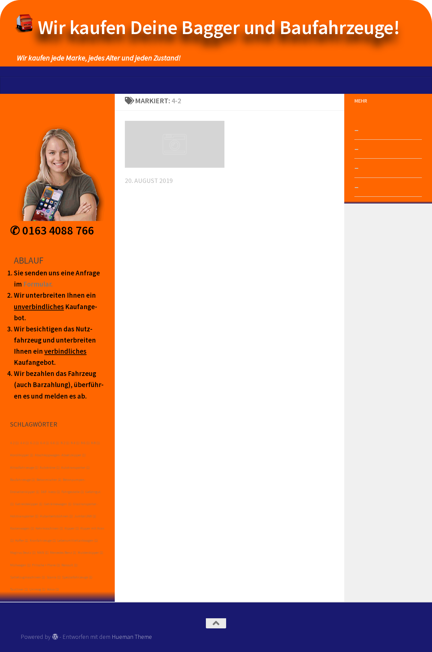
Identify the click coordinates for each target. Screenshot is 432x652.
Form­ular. (38, 284)
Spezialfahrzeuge (77, 577)
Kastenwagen (22, 528)
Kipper (71, 528)
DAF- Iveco (50, 492)
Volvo (53, 589)
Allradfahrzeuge (24, 467)
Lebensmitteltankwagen (77, 540)
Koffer (21, 540)
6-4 (44, 443)
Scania (54, 577)
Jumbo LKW (85, 516)
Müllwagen (20, 565)
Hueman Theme (132, 637)
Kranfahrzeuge (43, 540)
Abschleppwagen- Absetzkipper (60, 455)
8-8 (95, 443)
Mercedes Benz (63, 552)
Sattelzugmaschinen (27, 577)
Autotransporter (75, 467)
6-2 (34, 443)
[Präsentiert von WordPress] (55, 636)
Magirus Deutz (23, 552)
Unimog (37, 589)
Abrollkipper (21, 455)
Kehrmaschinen (49, 528)
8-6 (85, 443)
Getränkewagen (58, 504)
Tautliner (19, 589)
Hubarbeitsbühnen (56, 516)
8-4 (75, 443)
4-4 (24, 443)
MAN (43, 552)
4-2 (14, 443)
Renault (69, 565)
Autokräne (50, 467)
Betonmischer (48, 480)
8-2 (65, 443)
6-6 (55, 443)
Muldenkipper (90, 552)
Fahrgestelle (72, 492)
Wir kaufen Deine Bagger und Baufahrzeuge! (219, 27)
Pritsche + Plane (46, 565)
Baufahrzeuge (22, 480)
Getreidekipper (29, 504)
